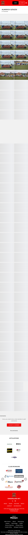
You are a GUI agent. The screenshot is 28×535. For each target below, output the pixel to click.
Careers (7, 523)
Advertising (21, 521)
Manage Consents (18, 527)
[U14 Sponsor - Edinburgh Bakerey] (9, 487)
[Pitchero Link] (14, 518)
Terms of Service (9, 525)
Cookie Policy (8, 527)
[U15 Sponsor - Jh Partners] (19, 482)
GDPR (21, 523)
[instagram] (15, 501)
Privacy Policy (19, 525)
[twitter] (12, 501)
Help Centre (7, 521)
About (14, 521)
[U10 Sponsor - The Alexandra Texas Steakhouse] (19, 487)
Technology (14, 523)
